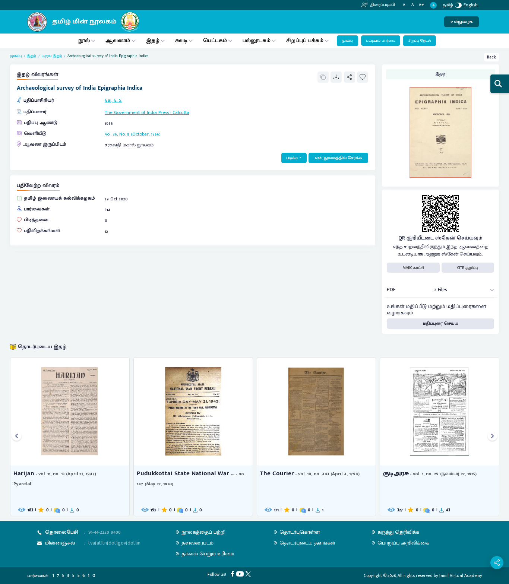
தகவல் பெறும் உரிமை (207, 554)
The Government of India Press (137, 113)
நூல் (84, 40)
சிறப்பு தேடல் (419, 41)
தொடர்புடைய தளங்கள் (307, 543)
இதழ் (152, 40)
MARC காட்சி (413, 267)
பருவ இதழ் (51, 56)
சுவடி (181, 40)
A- (405, 5)
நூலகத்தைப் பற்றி (203, 532)
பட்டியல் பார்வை (380, 41)
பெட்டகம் (215, 40)
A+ (421, 5)
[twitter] (249, 573)
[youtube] (241, 573)
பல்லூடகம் (257, 40)
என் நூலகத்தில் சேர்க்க (338, 157)
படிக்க (292, 157)
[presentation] (16, 436)
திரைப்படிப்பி (382, 4)
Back (491, 57)
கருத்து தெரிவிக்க (398, 532)
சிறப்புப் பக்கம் (304, 40)
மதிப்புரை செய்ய (440, 323)
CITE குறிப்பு (467, 267)
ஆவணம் (118, 40)
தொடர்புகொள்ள (299, 532)
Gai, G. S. (113, 100)
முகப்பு (347, 41)
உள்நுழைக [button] (461, 21)
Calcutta (181, 113)
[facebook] (233, 573)
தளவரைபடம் (197, 543)
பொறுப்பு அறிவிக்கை (403, 543)
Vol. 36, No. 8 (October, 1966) (133, 134)
